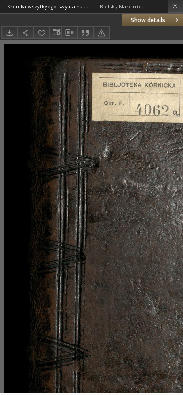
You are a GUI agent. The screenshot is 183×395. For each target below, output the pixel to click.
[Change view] (55, 32)
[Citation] (85, 32)
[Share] (25, 32)
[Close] (175, 6)
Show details (148, 20)
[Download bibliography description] (69, 32)
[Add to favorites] (42, 32)
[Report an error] (101, 32)
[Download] (9, 32)
